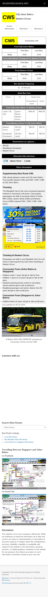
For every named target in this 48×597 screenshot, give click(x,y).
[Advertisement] (24, 391)
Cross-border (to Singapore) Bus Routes (18, 442)
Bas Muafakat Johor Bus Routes (15, 439)
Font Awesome (6, 583)
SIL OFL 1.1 (27, 583)
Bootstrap (5, 578)
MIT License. (6, 580)
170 (5, 161)
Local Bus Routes (10, 437)
